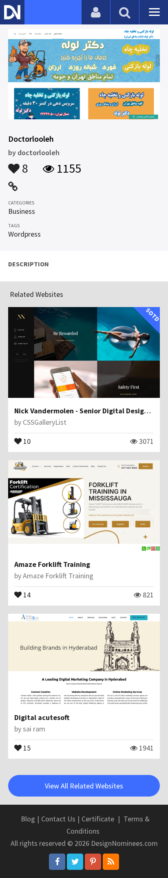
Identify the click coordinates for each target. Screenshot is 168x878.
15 (26, 747)
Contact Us (58, 818)
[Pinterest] (93, 862)
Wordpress (24, 234)
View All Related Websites (84, 785)
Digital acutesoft (41, 717)
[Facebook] (57, 862)
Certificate (98, 818)
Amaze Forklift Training (52, 564)
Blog (28, 818)
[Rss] (111, 862)
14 (26, 594)
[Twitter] (75, 862)
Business (21, 211)
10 (26, 441)
